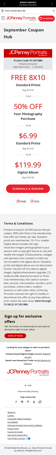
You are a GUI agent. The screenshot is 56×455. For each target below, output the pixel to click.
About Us (11, 412)
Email (23, 201)
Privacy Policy (13, 428)
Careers (10, 415)
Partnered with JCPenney (28, 391)
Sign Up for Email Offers (17, 435)
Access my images (15, 432)
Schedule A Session (28, 188)
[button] (4, 3)
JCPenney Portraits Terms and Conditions (24, 425)
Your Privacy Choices (16, 438)
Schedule (48, 18)
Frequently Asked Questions (19, 419)
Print (36, 201)
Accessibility (12, 422)
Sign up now (15, 336)
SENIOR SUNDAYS (28, 2)
